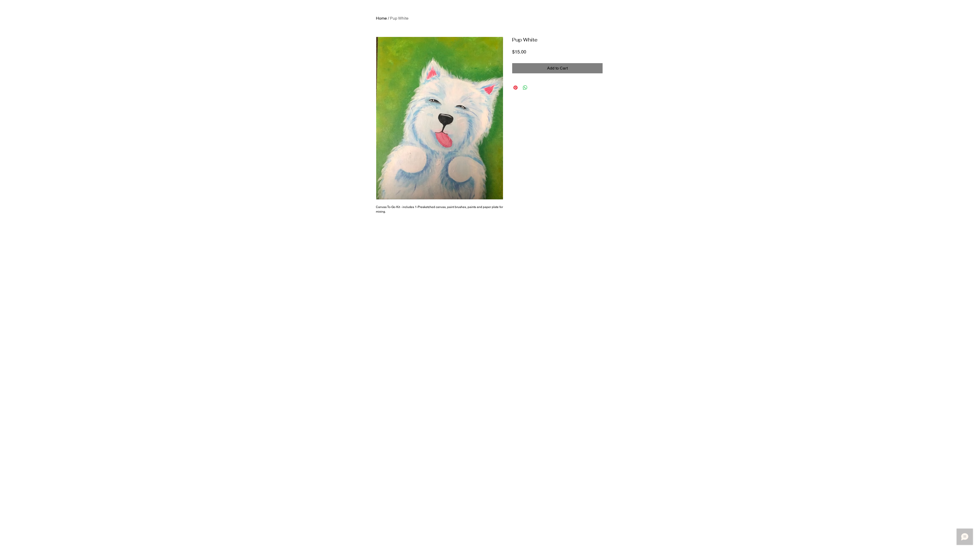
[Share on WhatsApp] (525, 88)
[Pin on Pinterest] (515, 88)
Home (381, 18)
